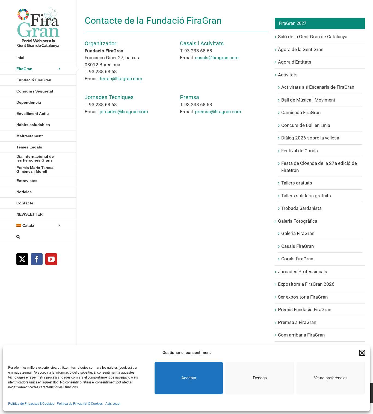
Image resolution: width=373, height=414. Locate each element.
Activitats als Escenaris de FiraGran (317, 87)
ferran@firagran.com (121, 78)
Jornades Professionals (302, 271)
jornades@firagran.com (124, 111)
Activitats (288, 75)
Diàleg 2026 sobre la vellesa (310, 138)
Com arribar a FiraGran (301, 335)
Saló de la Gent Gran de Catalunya (312, 36)
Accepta (188, 378)
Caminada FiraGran (301, 112)
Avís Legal (112, 404)
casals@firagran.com (217, 57)
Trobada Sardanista (301, 208)
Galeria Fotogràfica (297, 221)
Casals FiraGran (297, 246)
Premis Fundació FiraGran (304, 309)
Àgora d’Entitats (294, 62)
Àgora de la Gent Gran (300, 49)
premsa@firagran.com (218, 111)
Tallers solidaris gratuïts (306, 195)
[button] (362, 353)
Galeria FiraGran (297, 233)
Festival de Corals (299, 150)
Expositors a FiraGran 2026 (306, 284)
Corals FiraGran (297, 258)
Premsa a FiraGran (297, 322)
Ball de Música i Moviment (308, 100)
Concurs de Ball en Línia (305, 125)
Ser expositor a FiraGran (303, 297)
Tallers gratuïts (296, 183)
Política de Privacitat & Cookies (31, 404)
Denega (260, 378)
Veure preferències (331, 378)
